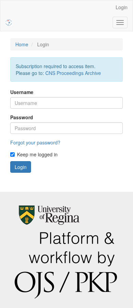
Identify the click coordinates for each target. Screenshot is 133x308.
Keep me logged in (37, 154)
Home (21, 44)
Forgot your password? (35, 142)
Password (21, 117)
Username (21, 92)
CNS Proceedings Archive (73, 73)
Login (122, 7)
